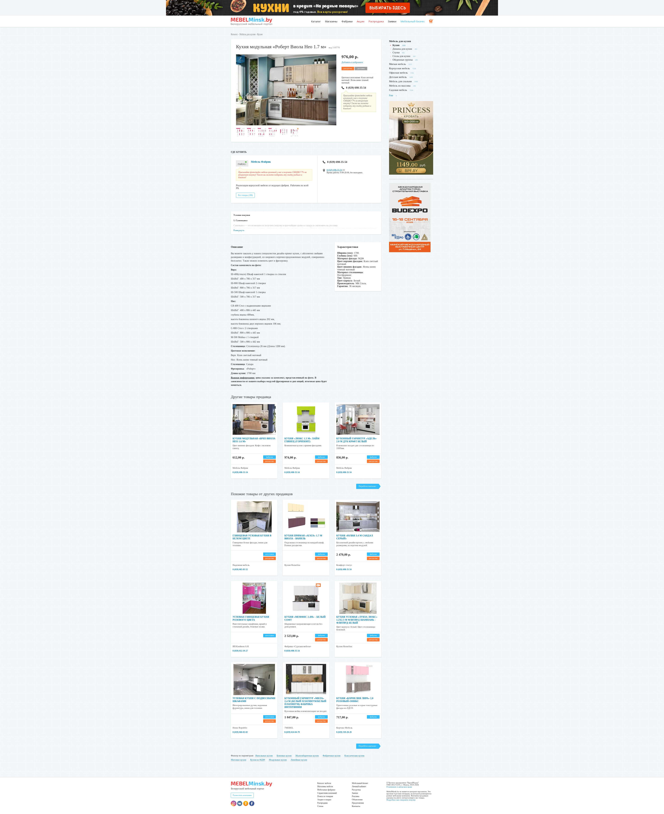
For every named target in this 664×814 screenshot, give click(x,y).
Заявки (392, 21)
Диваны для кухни (402, 49)
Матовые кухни (238, 759)
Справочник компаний (327, 793)
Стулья (396, 52)
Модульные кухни (278, 759)
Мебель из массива (400, 85)
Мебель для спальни (400, 81)
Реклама (355, 796)
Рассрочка (356, 790)
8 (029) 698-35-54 (356, 87)
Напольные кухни (264, 755)
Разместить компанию (242, 795)
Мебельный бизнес (412, 21)
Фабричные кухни (331, 755)
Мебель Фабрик (261, 161)
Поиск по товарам (325, 796)
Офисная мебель (398, 72)
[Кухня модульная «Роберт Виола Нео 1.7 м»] (286, 124)
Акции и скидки (324, 799)
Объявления (357, 799)
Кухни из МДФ (257, 759)
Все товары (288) (245, 195)
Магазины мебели (325, 786)
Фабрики (347, 21)
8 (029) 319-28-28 (344, 732)
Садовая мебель (398, 90)
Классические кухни (354, 755)
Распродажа (376, 21)
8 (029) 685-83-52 (240, 569)
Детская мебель (398, 77)
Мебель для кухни (247, 34)
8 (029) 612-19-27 (240, 651)
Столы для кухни (401, 56)
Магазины (331, 21)
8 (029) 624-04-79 (292, 732)
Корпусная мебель (399, 68)
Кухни (259, 34)
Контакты (356, 806)
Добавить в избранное (352, 62)
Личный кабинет (359, 786)
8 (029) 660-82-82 (240, 732)
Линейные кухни (299, 759)
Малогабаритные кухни (307, 755)
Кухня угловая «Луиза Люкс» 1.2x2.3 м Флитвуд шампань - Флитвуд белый (356, 620)
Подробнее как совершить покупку (401, 800)
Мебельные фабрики (326, 790)
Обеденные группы (403, 60)
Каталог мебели (324, 783)
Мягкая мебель (397, 64)
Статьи (320, 806)
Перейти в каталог (367, 486)
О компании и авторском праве (399, 787)
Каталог (316, 21)
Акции (360, 21)
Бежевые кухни (284, 755)
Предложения (358, 803)
